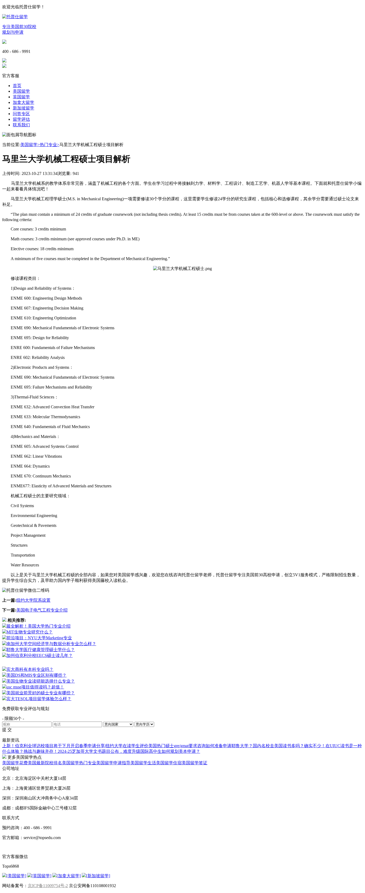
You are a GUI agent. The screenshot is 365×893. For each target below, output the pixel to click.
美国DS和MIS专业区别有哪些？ (36, 675)
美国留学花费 (15, 763)
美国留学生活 (143, 763)
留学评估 (21, 119)
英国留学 (21, 97)
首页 (17, 85)
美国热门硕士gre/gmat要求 (172, 745)
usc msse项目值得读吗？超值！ (35, 687)
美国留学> (30, 144)
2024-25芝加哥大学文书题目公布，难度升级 (99, 751)
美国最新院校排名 (45, 763)
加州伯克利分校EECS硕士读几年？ (39, 655)
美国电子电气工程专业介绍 (42, 610)
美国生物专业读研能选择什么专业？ (40, 681)
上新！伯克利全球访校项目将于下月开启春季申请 (49, 745)
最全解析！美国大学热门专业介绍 (38, 626)
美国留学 (21, 91)
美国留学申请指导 (113, 763)
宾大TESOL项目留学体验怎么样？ (38, 698)
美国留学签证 (194, 763)
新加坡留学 (23, 108)
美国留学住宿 (169, 763)
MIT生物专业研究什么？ (29, 632)
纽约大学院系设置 (33, 600)
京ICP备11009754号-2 (48, 885)
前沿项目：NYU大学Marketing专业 (39, 638)
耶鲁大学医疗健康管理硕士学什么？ (40, 649)
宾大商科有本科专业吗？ (29, 669)
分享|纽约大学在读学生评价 (122, 745)
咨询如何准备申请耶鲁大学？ (225, 745)
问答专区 (21, 113)
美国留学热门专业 (79, 763)
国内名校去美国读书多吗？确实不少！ (289, 745)
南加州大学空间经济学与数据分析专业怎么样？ (51, 643)
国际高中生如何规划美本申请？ (170, 751)
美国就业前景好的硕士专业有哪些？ (40, 693)
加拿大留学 (23, 102)
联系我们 (21, 125)
